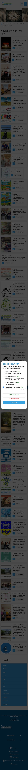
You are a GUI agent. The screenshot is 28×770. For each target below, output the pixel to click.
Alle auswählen (14, 395)
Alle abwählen (14, 399)
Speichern (14, 402)
